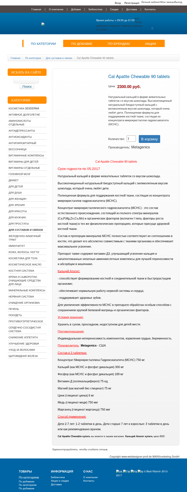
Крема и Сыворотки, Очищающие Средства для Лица (25, 280)
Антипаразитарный (22, 143)
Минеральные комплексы (27, 290)
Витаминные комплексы (26, 155)
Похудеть (15, 315)
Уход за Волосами (22, 349)
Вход (118, 3)
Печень (14, 309)
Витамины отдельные (24, 168)
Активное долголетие (24, 114)
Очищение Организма (24, 302)
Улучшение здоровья (24, 343)
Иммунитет (17, 246)
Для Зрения (17, 205)
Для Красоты (18, 211)
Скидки (114, 9)
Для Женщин (17, 199)
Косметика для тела (23, 258)
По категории (43, 43)
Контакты (150, 9)
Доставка (131, 9)
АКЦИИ (150, 43)
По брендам (119, 43)
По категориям (29, 477)
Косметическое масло (25, 264)
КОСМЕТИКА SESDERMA (24, 108)
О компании (56, 9)
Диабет (14, 180)
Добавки (76, 9)
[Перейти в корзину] (152, 19)
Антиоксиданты (20, 137)
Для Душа (15, 192)
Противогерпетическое (26, 321)
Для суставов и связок (26, 230)
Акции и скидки (60, 480)
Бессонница (17, 149)
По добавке (81, 43)
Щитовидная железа (23, 356)
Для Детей (16, 186)
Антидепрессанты (22, 130)
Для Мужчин (17, 217)
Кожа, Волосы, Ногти (24, 252)
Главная (36, 9)
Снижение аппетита (23, 337)
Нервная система (21, 296)
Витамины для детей (23, 161)
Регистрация (131, 3)
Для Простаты (19, 223)
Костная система (21, 270)
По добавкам (26, 481)
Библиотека (95, 9)
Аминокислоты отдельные (20, 122)
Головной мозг (20, 174)
